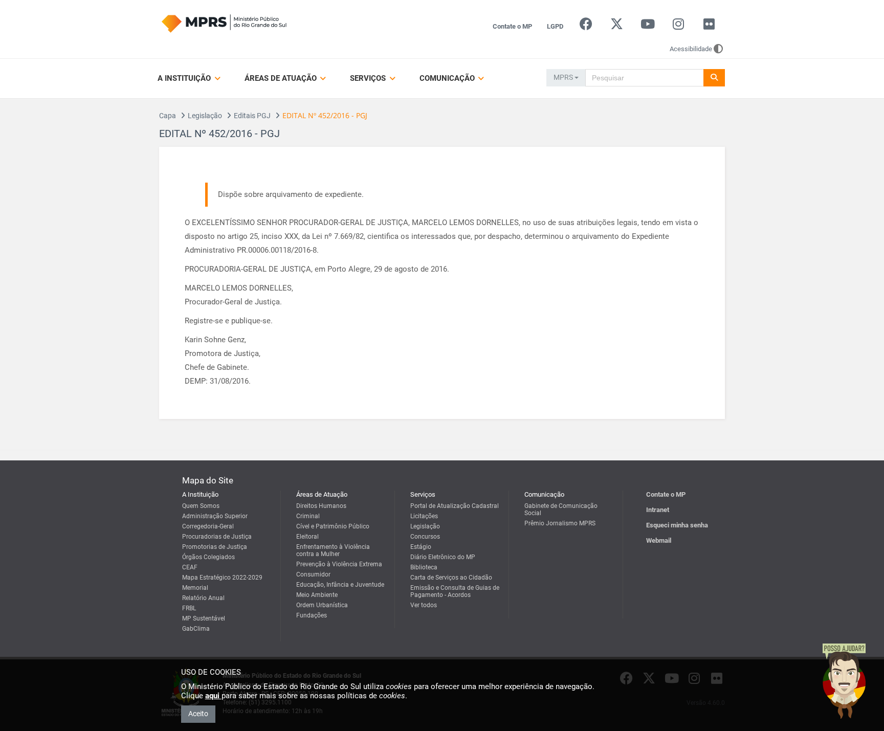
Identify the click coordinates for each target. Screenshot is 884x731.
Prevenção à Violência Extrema (339, 564)
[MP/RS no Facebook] (586, 26)
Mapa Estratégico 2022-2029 (222, 577)
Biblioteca (423, 567)
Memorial (195, 587)
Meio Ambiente (317, 595)
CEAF (189, 567)
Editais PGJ (252, 116)
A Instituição (185, 78)
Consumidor (313, 574)
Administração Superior (215, 516)
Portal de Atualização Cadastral (454, 506)
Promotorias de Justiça (214, 546)
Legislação (205, 116)
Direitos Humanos (321, 506)
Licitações (424, 516)
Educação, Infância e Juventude (340, 584)
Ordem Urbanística (322, 605)
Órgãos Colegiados (208, 557)
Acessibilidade (691, 49)
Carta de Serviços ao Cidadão (451, 577)
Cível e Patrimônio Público (332, 526)
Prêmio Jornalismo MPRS (559, 523)
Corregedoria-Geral (208, 526)
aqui (213, 695)
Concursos (425, 536)
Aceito (198, 714)
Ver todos (423, 605)
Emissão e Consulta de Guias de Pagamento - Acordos (454, 591)
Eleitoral (307, 536)
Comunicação (448, 78)
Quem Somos (200, 506)
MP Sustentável (203, 618)
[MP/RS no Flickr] (709, 26)
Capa (167, 116)
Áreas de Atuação (282, 78)
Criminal (308, 516)
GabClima (196, 628)
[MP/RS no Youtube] (647, 26)
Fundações (311, 615)
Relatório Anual (203, 598)
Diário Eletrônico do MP (442, 557)
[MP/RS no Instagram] (678, 26)
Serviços (369, 78)
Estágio (420, 546)
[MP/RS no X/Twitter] (617, 26)
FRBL (189, 608)
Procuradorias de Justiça (217, 536)
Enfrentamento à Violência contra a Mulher (333, 550)
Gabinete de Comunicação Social (561, 509)
